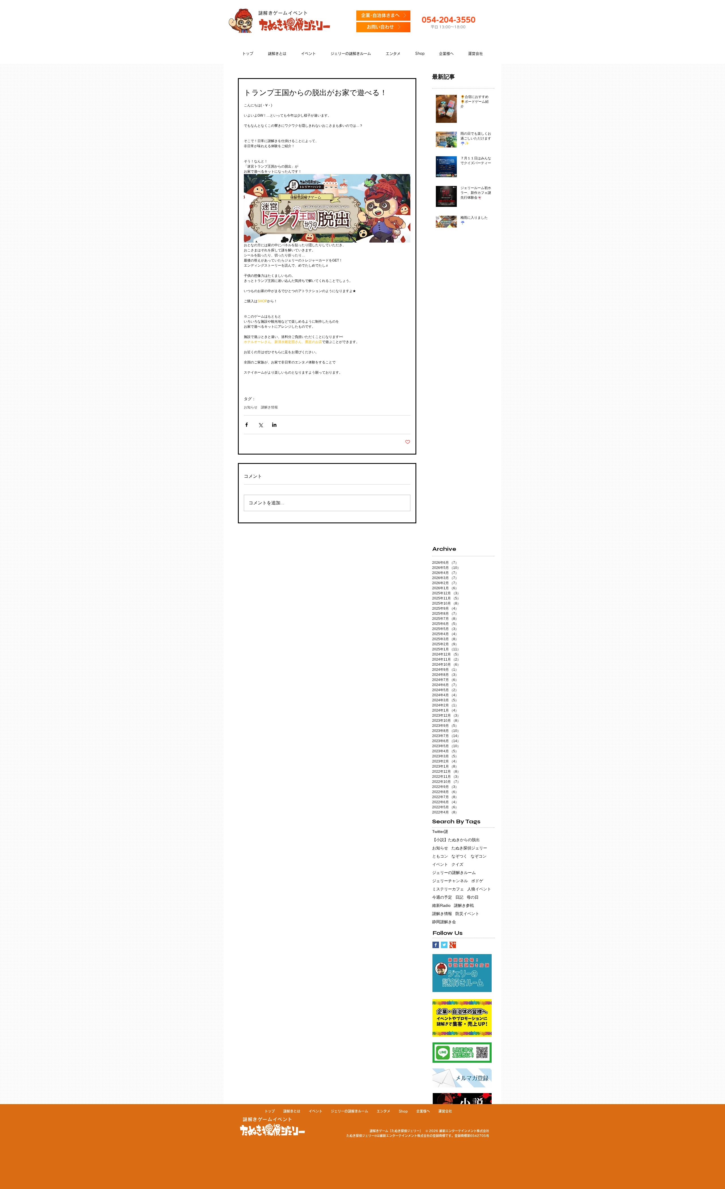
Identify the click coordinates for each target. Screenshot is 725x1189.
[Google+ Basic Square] (452, 945)
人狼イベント (479, 889)
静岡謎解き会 (444, 922)
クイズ (457, 864)
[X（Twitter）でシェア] (260, 424)
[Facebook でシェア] (246, 424)
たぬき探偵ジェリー (469, 848)
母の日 (473, 897)
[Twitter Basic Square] (444, 945)
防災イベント (467, 913)
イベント (440, 864)
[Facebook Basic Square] (435, 945)
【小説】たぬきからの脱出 (456, 839)
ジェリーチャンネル (450, 881)
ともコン (440, 856)
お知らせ (250, 407)
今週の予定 (442, 897)
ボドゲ (477, 881)
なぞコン (479, 856)
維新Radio (441, 905)
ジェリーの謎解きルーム (454, 872)
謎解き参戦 (464, 905)
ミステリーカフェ (448, 889)
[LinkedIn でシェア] (274, 424)
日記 (459, 897)
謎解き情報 (269, 407)
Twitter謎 (440, 831)
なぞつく (459, 856)
